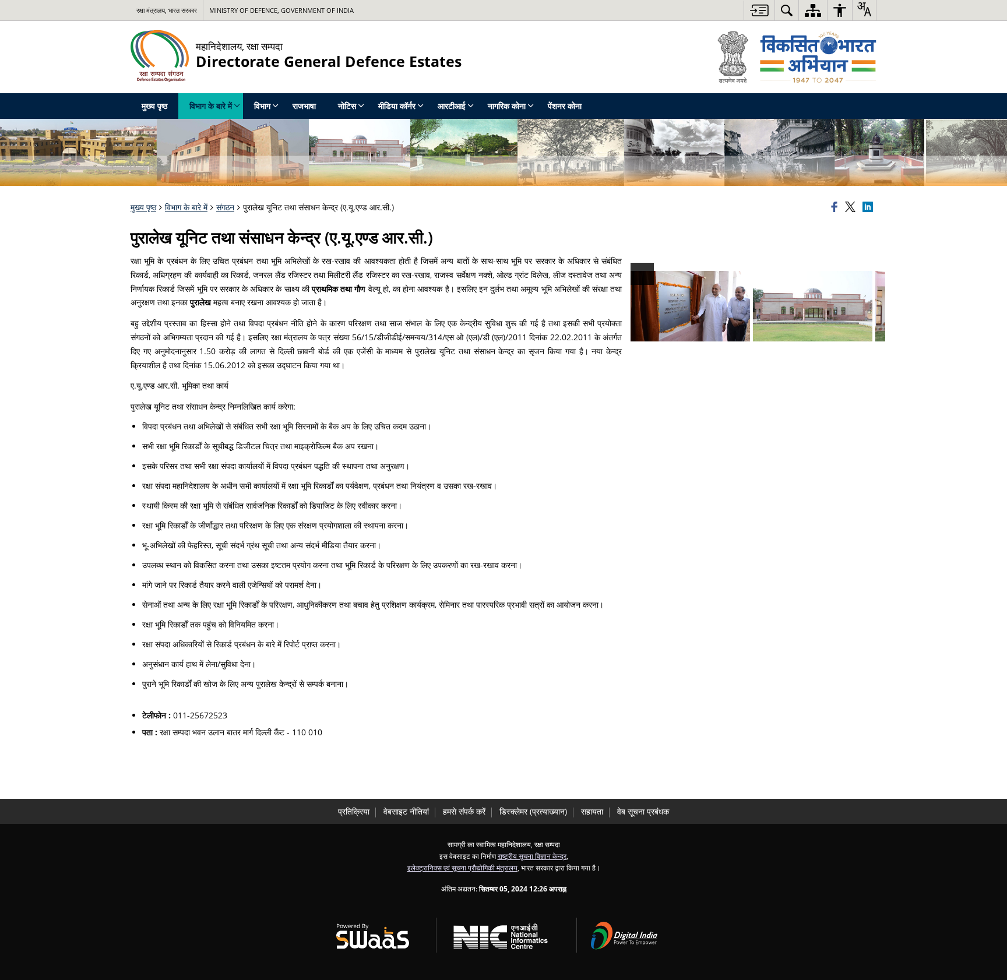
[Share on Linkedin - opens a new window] (869, 207)
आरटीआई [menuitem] (452, 105)
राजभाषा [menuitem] (304, 105)
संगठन (225, 207)
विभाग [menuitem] (262, 105)
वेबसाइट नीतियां (406, 811)
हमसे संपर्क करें (464, 811)
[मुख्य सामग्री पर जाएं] (759, 10)
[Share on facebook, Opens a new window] (836, 207)
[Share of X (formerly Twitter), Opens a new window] (852, 207)
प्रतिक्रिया (353, 811)
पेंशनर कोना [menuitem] (565, 105)
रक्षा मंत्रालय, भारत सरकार (166, 10)
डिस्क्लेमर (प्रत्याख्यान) (533, 811)
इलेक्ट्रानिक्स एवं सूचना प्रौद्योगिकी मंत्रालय (462, 867)
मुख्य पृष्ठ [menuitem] (154, 105)
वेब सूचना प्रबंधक (643, 811)
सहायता (592, 811)
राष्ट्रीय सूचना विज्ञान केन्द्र (532, 856)
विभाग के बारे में (186, 207)
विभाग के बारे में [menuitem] (210, 105)
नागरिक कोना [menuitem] (507, 105)
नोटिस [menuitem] (347, 105)
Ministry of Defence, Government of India (281, 10)
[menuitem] (786, 10)
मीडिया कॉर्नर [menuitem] (397, 105)
